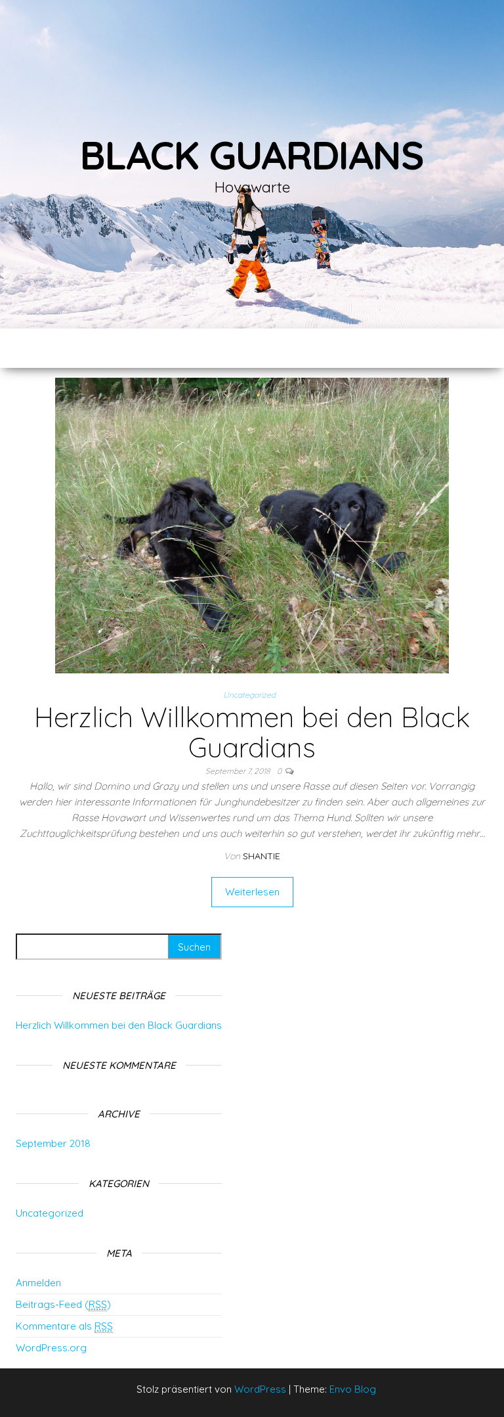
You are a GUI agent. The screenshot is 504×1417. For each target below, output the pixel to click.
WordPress (260, 1389)
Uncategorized (249, 695)
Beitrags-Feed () (63, 1304)
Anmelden (38, 1282)
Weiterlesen (252, 892)
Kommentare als (64, 1326)
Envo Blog (352, 1389)
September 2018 (53, 1143)
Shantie (261, 856)
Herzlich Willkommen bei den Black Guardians (252, 732)
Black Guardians (252, 154)
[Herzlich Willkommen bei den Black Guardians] (252, 524)
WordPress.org (51, 1347)
